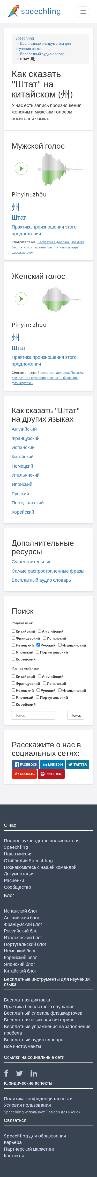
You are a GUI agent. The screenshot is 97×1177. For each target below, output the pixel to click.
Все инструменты (22, 1046)
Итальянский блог (23, 937)
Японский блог (19, 964)
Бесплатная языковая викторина (39, 1019)
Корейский (23, 512)
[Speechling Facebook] (9, 1074)
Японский (22, 484)
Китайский (23, 456)
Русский (20, 493)
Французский (26, 438)
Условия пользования (27, 1105)
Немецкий (22, 466)
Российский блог (21, 930)
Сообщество (17, 887)
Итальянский (26, 475)
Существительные (31, 561)
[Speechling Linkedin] (37, 1074)
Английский (24, 429)
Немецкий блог (20, 950)
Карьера (13, 1142)
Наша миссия (18, 853)
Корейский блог (20, 957)
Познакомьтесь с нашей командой (40, 867)
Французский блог (23, 924)
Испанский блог (21, 911)
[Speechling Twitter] (22, 1074)
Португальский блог (25, 944)
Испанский (23, 447)
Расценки (14, 880)
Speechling (25, 38)
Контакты (14, 1155)
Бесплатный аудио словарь (43, 54)
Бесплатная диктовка (27, 1000)
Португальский (28, 502)
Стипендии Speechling (28, 860)
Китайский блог (20, 971)
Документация (19, 873)
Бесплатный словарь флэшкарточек (43, 1013)
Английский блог (22, 917)
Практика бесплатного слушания (39, 1006)
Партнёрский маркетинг (29, 1149)
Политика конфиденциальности (38, 1098)
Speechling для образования (35, 1135)
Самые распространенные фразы (48, 571)
